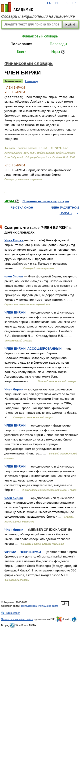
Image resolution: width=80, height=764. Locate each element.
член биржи (13, 276)
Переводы (58, 44)
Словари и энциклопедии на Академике (38, 16)
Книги (21, 52)
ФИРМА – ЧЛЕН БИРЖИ (22, 552)
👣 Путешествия (10, 613)
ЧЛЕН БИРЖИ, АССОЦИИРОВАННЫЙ (33, 348)
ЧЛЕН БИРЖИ (15, 312)
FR (74, 3)
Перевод (31, 81)
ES (66, 3)
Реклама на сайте (48, 605)
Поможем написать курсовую (45, 201)
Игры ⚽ (58, 52)
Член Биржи (14, 240)
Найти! (70, 24)
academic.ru (17, 7)
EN (49, 3)
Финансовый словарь (40, 36)
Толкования (21, 44)
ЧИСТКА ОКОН (22, 207)
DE (57, 3)
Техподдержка (29, 605)
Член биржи (13, 389)
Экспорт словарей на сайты (17, 619)
